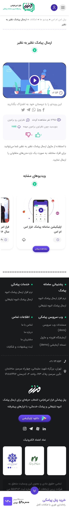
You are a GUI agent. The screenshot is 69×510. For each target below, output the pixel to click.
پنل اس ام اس (58, 20)
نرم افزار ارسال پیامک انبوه (52, 298)
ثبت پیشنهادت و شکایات (20, 347)
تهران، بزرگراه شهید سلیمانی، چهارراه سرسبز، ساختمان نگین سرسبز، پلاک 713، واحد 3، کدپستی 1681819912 (33, 371)
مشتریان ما (27, 339)
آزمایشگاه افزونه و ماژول (53, 337)
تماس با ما (27, 325)
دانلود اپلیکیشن (30, 418)
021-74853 (55, 361)
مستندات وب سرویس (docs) (54, 327)
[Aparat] (38, 429)
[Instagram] (24, 429)
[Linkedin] (44, 429)
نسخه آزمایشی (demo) (53, 345)
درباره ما (28, 332)
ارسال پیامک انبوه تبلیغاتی (52, 305)
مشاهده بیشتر (41, 249)
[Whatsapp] (34, 110)
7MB (14, 127)
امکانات (33, 20)
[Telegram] (31, 429)
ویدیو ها (44, 20)
